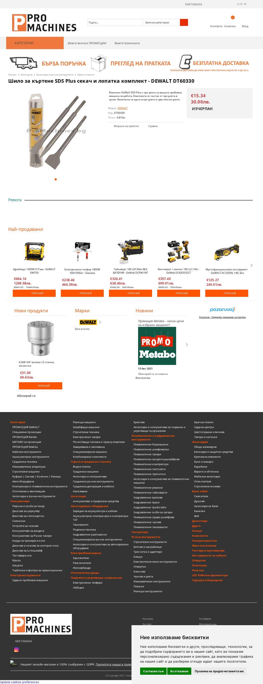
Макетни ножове (204, 545)
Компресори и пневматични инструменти (39, 486)
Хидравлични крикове (148, 497)
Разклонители (82, 563)
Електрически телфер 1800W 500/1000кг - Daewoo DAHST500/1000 (82, 271)
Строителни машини (25, 471)
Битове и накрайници (148, 547)
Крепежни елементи (207, 457)
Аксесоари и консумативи (90, 476)
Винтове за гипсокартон (28, 516)
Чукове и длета (143, 576)
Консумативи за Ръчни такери (32, 536)
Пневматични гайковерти (150, 492)
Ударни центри (204, 427)
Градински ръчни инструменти (93, 481)
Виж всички (82, 329)
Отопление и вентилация (28, 491)
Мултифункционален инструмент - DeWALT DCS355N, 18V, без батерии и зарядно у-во (227, 271)
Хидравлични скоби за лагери (153, 512)
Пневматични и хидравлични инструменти (153, 437)
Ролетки (198, 570)
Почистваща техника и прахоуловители (99, 442)
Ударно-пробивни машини (30, 580)
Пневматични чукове (147, 522)
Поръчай (37, 293)
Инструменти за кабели (209, 555)
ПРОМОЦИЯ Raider (24, 437)
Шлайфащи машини (86, 427)
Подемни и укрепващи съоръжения (96, 577)
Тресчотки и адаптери (148, 552)
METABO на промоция (26, 442)
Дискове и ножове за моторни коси (35, 545)
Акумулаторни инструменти (30, 457)
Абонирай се (26, 396)
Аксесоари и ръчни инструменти (55, 74)
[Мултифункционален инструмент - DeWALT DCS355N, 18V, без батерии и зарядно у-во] (226, 251)
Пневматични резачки (148, 487)
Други (196, 526)
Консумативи (19, 501)
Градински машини (85, 471)
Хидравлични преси (146, 502)
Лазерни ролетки (204, 540)
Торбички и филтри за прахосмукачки (37, 570)
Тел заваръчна (21, 555)
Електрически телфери (88, 582)
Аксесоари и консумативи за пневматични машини (161, 480)
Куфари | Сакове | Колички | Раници (36, 476)
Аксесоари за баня (206, 506)
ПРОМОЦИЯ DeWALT (25, 427)
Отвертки (140, 566)
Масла (16, 560)
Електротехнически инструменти (155, 561)
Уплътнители (202, 481)
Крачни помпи (203, 422)
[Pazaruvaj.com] (222, 311)
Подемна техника (84, 529)
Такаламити (80, 524)
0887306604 (193, 4)
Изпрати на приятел (126, 126)
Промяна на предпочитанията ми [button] (219, 671)
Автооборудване (23, 481)
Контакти (216, 26)
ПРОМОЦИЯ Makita (25, 447)
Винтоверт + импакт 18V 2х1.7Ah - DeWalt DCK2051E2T (179, 270)
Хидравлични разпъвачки (90, 534)
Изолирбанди (82, 568)
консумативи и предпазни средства (96, 501)
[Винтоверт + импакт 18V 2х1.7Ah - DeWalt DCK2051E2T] (178, 251)
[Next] (251, 265)
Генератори (140, 532)
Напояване (80, 491)
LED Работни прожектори (210, 575)
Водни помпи (81, 466)
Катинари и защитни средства (213, 452)
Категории (26, 74)
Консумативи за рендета (28, 531)
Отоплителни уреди (85, 573)
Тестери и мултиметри (208, 550)
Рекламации (208, 624)
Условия (205, 619)
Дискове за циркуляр (26, 511)
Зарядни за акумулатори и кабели (95, 511)
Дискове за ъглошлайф (27, 550)
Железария (200, 442)
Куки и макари (203, 461)
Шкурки (17, 565)
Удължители (81, 558)
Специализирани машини (90, 452)
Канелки (199, 511)
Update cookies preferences (19, 682)
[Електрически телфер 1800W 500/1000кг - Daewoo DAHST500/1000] (82, 251)
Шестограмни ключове (209, 432)
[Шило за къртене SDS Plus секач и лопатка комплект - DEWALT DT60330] (55, 131)
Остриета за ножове (25, 526)
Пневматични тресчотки (150, 474)
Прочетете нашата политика (116, 664)
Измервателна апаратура (28, 466)
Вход (245, 26)
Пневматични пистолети (150, 469)
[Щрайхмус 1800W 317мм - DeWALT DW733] (34, 251)
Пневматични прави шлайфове (154, 517)
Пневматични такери (147, 454)
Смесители (201, 496)
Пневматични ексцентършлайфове (157, 459)
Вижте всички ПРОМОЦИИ (87, 43)
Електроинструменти (25, 575)
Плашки (139, 586)
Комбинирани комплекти (89, 457)
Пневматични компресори (151, 464)
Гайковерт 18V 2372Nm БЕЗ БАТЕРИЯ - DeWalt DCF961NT (130, 270)
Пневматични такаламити (150, 527)
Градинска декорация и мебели (93, 486)
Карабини (200, 466)
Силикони (18, 521)
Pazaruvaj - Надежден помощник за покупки (222, 317)
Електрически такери (86, 437)
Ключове (139, 571)
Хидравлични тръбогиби (150, 507)
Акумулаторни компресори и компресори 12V (100, 517)
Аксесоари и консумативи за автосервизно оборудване (101, 546)
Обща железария (205, 447)
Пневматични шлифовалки (151, 449)
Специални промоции (26, 432)
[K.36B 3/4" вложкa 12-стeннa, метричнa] (40, 338)
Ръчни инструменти (146, 537)
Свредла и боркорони (207, 580)
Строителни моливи (207, 486)
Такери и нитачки (205, 437)
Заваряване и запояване (89, 447)
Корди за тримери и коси (28, 540)
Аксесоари (78, 496)
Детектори (199, 521)
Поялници (199, 565)
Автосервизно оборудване (89, 506)
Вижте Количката (127, 43)
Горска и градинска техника (91, 461)
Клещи (138, 557)
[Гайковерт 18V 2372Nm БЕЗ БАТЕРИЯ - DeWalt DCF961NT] (130, 251)
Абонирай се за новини (153, 374)
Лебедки (78, 587)
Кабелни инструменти (26, 452)
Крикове (139, 422)
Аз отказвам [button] (179, 671)
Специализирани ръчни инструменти (97, 539)
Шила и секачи (85, 74)
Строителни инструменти (150, 542)
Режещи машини (84, 422)
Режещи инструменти (148, 591)
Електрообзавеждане (86, 553)
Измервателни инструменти (152, 581)
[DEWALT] (88, 322)
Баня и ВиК (200, 491)
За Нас (147, 624)
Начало (12, 74)
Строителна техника (86, 432)
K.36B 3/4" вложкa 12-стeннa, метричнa (36, 363)
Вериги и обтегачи (206, 471)
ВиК (196, 516)
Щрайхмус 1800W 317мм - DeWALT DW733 (34, 270)
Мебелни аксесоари (207, 476)
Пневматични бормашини (151, 444)
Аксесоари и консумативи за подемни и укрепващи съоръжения (159, 429)
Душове (199, 501)
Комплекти (200, 536)
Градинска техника (24, 461)
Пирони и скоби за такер (28, 506)
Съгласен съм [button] (153, 671)
